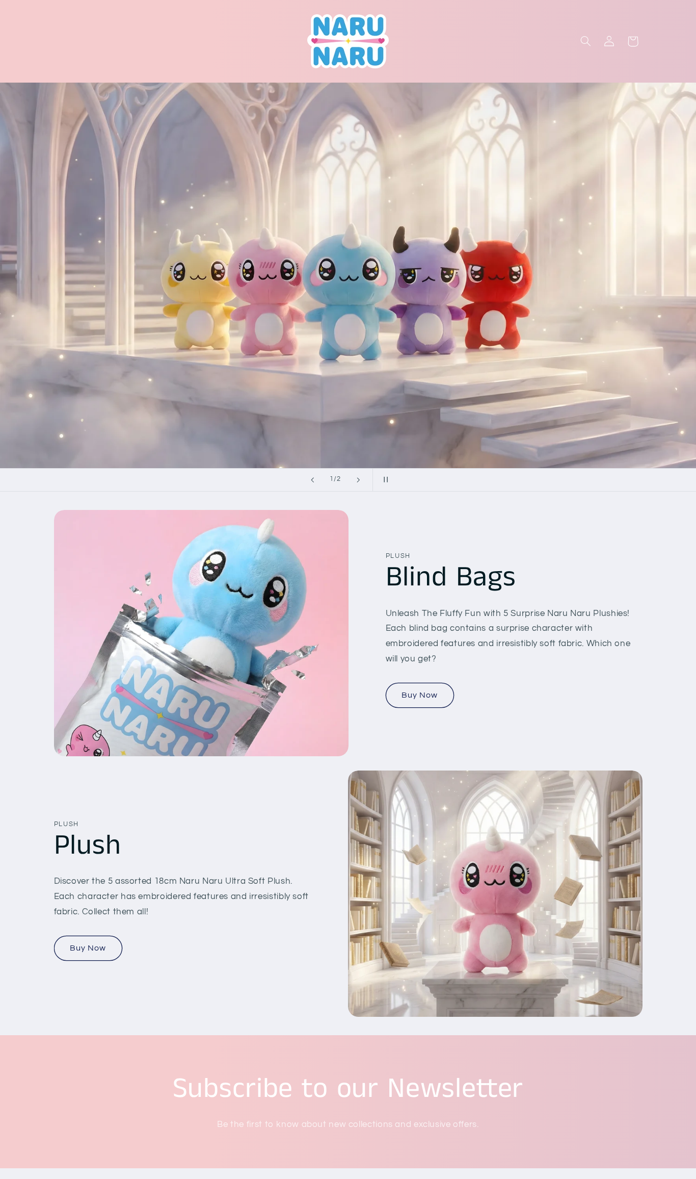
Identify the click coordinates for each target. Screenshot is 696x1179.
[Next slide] (358, 480)
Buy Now (419, 695)
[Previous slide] (312, 480)
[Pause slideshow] (383, 480)
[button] (585, 41)
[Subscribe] (432, 1166)
